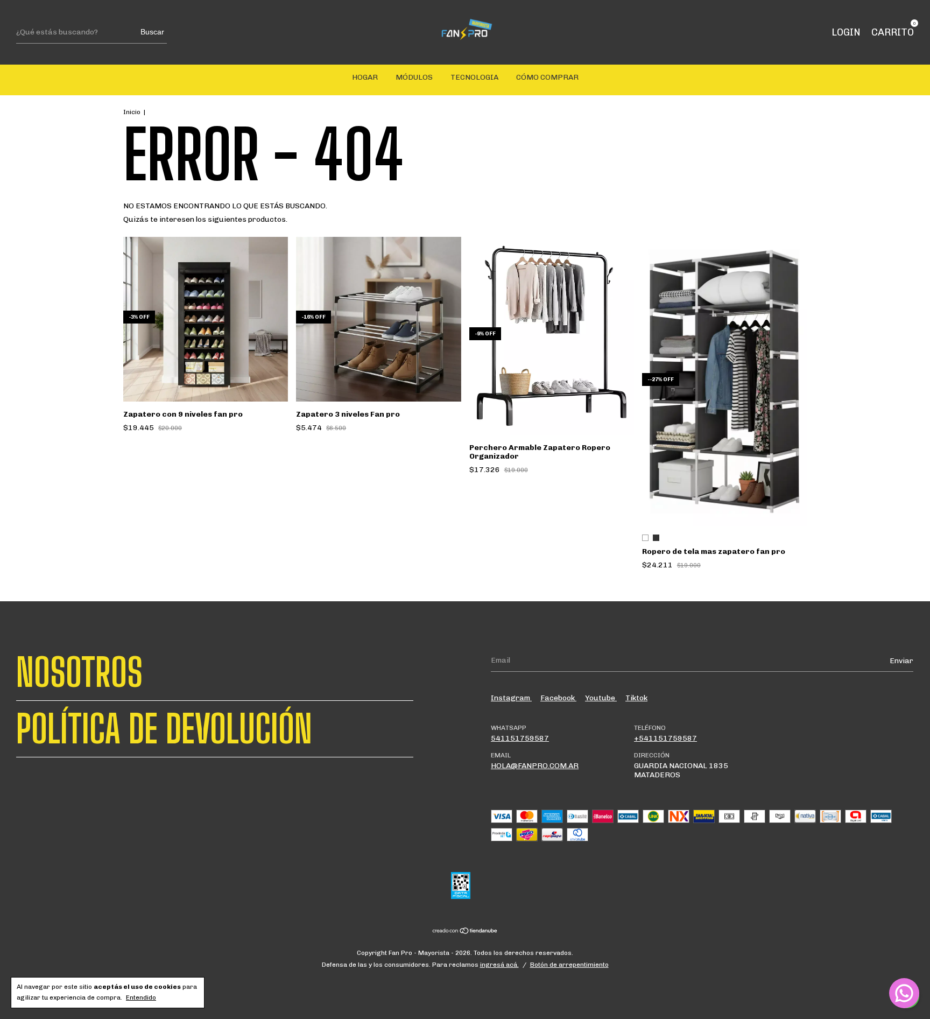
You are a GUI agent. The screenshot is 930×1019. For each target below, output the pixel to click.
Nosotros (79, 672)
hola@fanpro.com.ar (535, 765)
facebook (558, 697)
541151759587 (520, 738)
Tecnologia (474, 77)
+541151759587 (665, 738)
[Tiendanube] (465, 932)
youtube (601, 697)
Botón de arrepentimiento (569, 964)
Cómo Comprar (547, 77)
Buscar (152, 31)
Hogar (365, 77)
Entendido (141, 997)
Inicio (131, 112)
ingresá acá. (499, 964)
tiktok (636, 697)
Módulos (414, 77)
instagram (511, 697)
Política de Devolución (164, 728)
